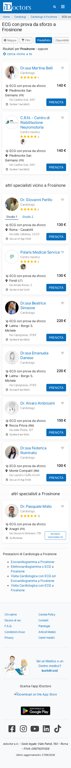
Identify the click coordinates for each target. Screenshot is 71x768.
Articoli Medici (47, 632)
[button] (29, 77)
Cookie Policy (46, 614)
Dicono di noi (13, 620)
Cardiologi (20, 16)
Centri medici (46, 637)
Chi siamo (11, 614)
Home (6, 16)
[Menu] (63, 7)
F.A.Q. (8, 626)
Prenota (56, 102)
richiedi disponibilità (55, 536)
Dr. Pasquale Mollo (36, 506)
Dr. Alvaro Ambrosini (37, 403)
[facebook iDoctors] (12, 729)
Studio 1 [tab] (11, 217)
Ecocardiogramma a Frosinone (32, 562)
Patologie (44, 626)
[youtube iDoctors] (35, 729)
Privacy (9, 637)
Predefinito (43, 40)
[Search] (54, 7)
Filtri (27, 40)
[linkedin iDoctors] (46, 729)
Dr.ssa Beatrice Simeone (33, 305)
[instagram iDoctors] (23, 729)
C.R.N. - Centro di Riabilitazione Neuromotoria (35, 122)
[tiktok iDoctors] (58, 729)
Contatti (43, 620)
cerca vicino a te (19, 54)
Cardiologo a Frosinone (44, 16)
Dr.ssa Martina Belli (36, 68)
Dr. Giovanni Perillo (36, 199)
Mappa (11, 40)
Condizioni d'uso (15, 632)
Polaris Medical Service (40, 252)
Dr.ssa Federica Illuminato (33, 450)
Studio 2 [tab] (27, 217)
